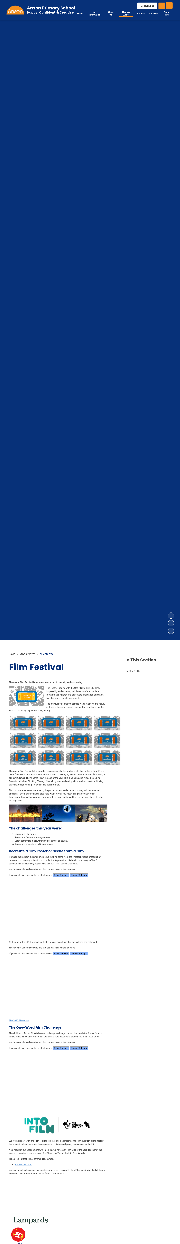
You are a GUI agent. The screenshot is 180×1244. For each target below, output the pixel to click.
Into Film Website (23, 1164)
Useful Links (147, 6)
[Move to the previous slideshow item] (171, 623)
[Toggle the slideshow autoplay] (171, 631)
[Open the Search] (161, 6)
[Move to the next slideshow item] (171, 615)
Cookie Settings (79, 875)
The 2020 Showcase (19, 1020)
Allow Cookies (61, 875)
